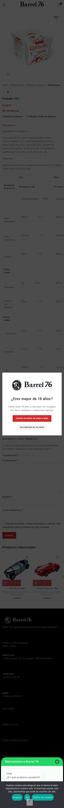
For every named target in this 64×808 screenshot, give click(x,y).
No (27, 797)
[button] (57, 762)
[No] (30, 802)
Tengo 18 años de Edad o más (32, 418)
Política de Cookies (42, 797)
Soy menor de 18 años (32, 427)
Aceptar (17, 797)
